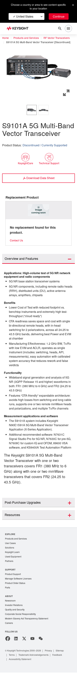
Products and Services (27, 38)
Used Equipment (13, 566)
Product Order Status (16, 593)
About (9, 606)
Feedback (61, 666)
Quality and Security (15, 620)
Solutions (10, 556)
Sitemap (64, 662)
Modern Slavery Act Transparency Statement (28, 629)
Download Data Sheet (40, 178)
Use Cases (10, 552)
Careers (9, 634)
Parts (7, 597)
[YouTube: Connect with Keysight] (32, 650)
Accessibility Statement (21, 670)
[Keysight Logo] (19, 28)
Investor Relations (14, 615)
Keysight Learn (12, 561)
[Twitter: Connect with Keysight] (24, 650)
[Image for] (39, 210)
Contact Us (17, 240)
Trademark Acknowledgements (36, 666)
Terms (12, 666)
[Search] (60, 28)
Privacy (52, 662)
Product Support (13, 583)
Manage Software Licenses (19, 588)
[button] (38, 67)
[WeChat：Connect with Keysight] (40, 650)
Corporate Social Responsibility (21, 625)
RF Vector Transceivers (59, 38)
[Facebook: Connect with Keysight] (7, 650)
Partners (9, 570)
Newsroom (10, 611)
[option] (32, 110)
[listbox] (38, 110)
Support (10, 579)
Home (5, 38)
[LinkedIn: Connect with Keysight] (16, 650)
